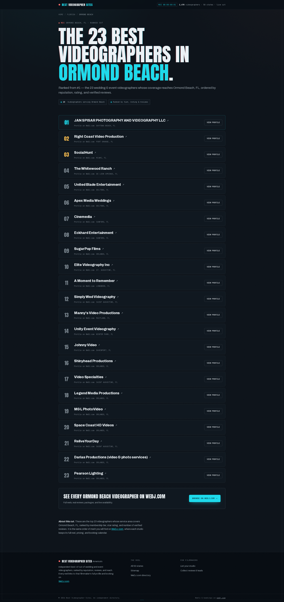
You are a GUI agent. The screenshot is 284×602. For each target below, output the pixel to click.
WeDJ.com (117, 529)
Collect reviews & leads (191, 570)
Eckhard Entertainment (95, 233)
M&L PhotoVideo (90, 409)
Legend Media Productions (98, 393)
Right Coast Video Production (100, 136)
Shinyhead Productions (95, 361)
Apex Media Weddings (94, 200)
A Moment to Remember (96, 281)
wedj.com (221, 598)
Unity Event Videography (96, 329)
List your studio (187, 566)
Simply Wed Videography (96, 297)
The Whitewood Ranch (94, 168)
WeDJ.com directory (141, 575)
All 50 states (137, 566)
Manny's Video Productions (98, 313)
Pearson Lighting (90, 473)
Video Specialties (90, 377)
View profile (213, 122)
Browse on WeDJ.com (204, 498)
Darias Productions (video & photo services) (112, 457)
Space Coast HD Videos (95, 425)
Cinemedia (84, 217)
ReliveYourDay (88, 441)
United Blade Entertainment (99, 184)
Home (61, 14)
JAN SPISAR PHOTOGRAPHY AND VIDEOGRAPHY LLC (121, 120)
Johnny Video (87, 345)
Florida (71, 14)
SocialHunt (85, 152)
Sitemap (135, 570)
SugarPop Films (89, 249)
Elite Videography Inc (93, 265)
